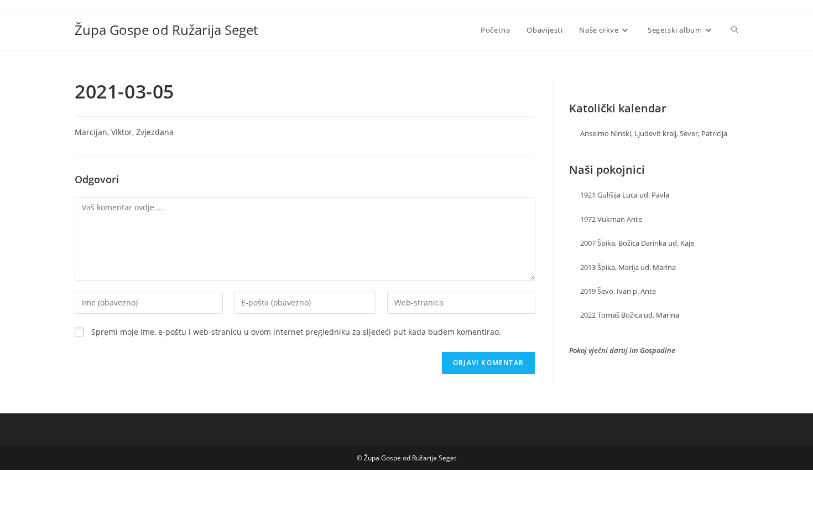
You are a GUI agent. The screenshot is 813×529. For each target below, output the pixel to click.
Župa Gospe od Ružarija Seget (166, 29)
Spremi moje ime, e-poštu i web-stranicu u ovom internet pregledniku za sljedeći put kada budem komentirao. (296, 331)
